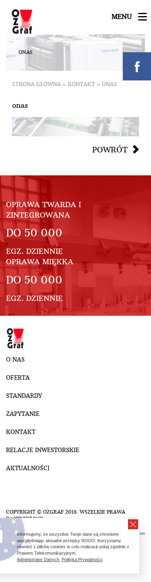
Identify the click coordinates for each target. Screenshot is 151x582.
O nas (15, 359)
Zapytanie (22, 413)
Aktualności (28, 468)
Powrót (110, 149)
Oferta (18, 377)
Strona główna (36, 84)
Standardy (24, 395)
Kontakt (81, 84)
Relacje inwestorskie (42, 450)
